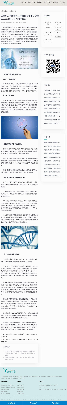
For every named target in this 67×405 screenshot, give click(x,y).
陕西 (9, 399)
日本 (16, 399)
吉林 (60, 399)
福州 (44, 399)
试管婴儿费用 (48, 3)
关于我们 (63, 3)
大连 (35, 399)
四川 (37, 399)
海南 (42, 399)
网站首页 (23, 3)
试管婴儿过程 (48, 40)
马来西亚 (33, 399)
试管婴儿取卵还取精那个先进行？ (53, 101)
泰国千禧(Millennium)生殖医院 (8, 387)
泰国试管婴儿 (4, 11)
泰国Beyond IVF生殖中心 (7, 385)
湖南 (25, 399)
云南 (23, 399)
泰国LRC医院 (4, 391)
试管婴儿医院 (31, 3)
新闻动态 (39, 3)
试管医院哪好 (58, 23)
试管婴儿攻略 (12, 11)
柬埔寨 (4, 399)
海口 (7, 399)
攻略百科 (56, 3)
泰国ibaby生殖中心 (5, 393)
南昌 (53, 399)
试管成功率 (58, 36)
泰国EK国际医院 (5, 389)
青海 (30, 399)
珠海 (58, 399)
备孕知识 (58, 32)
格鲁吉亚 (2, 399)
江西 (51, 399)
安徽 (18, 399)
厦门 (14, 399)
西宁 (49, 399)
